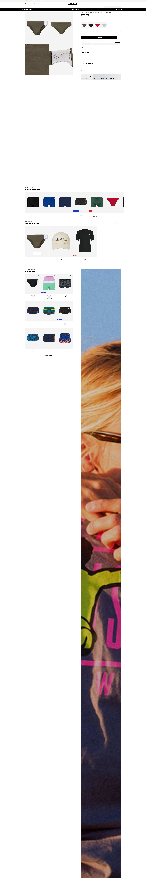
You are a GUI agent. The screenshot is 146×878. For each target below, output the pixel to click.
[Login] (110, 3)
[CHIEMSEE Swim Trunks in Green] (61, 28)
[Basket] (120, 3)
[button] (101, 33)
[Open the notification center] (113, 4)
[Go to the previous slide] (121, 190)
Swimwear (90, 12)
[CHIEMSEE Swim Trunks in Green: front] (37, 28)
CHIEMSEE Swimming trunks (106, 12)
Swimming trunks (96, 12)
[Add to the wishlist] (119, 37)
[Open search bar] (104, 6)
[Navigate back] (27, 13)
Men (31, 3)
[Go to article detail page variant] (84, 25)
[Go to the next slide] (123, 190)
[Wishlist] (116, 3)
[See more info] (33, 216)
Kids (35, 3)
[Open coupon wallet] (107, 3)
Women (27, 3)
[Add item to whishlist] (39, 193)
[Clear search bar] (119, 6)
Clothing (85, 12)
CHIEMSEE (30, 271)
